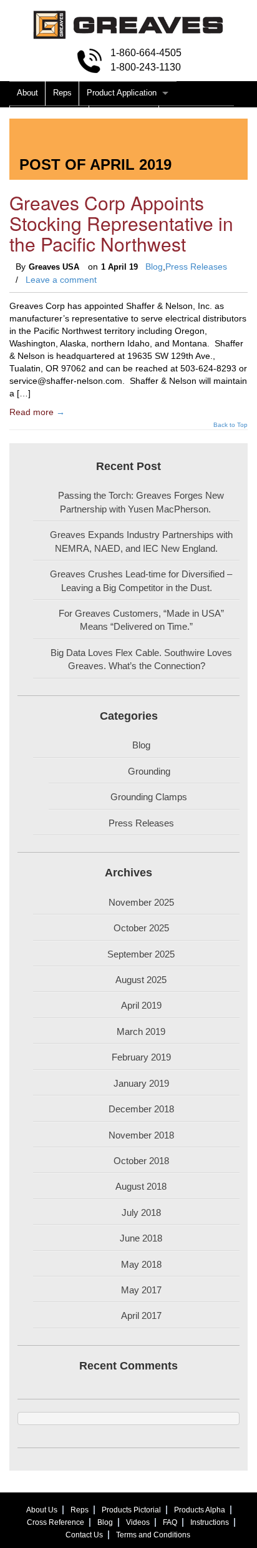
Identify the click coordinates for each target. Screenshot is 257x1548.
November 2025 (141, 902)
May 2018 (141, 1264)
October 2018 (141, 1160)
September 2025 (141, 954)
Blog (154, 267)
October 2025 (141, 928)
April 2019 (141, 1005)
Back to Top (230, 425)
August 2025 (141, 979)
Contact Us (84, 1535)
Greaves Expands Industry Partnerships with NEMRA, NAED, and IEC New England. (141, 541)
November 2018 (141, 1135)
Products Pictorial (49, 117)
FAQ (170, 1522)
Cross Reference (197, 117)
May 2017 (141, 1290)
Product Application (122, 92)
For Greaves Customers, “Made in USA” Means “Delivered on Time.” (141, 620)
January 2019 (141, 1083)
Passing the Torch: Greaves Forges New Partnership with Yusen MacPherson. (141, 502)
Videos (138, 1522)
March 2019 (141, 1031)
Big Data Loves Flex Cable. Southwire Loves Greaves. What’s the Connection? (141, 659)
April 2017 (141, 1315)
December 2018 (141, 1109)
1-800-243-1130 (145, 67)
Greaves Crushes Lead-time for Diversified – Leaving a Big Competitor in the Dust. (141, 580)
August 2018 (141, 1186)
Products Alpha (124, 117)
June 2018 (141, 1238)
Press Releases (196, 267)
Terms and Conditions (153, 1535)
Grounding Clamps (148, 796)
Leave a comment (61, 280)
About (27, 92)
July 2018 (141, 1212)
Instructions (209, 1522)
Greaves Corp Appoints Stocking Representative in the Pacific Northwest (121, 223)
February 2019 (141, 1057)
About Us (41, 1510)
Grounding (149, 771)
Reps (62, 92)
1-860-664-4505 (146, 52)
